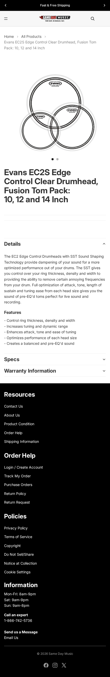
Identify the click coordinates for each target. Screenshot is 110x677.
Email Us (11, 637)
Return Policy (15, 493)
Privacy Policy (16, 528)
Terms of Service (18, 537)
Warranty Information (30, 371)
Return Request (17, 502)
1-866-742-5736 (18, 620)
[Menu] (6, 19)
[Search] (92, 18)
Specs (11, 359)
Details (12, 244)
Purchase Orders (18, 484)
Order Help (13, 432)
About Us (12, 415)
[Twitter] (64, 665)
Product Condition (19, 424)
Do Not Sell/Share (19, 554)
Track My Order (17, 476)
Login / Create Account (23, 467)
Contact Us (13, 406)
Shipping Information (21, 441)
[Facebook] (46, 665)
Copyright (12, 545)
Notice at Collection (20, 563)
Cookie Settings (17, 572)
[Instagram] (55, 665)
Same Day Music (61, 654)
